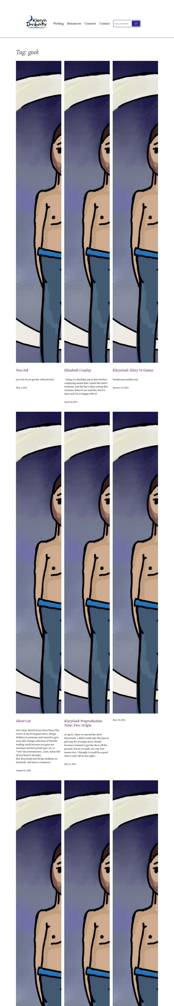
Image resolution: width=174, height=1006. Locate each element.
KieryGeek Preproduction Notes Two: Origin (83, 723)
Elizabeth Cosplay (77, 370)
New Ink (22, 370)
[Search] (136, 23)
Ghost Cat (23, 721)
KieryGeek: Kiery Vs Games (133, 370)
